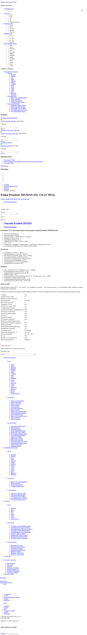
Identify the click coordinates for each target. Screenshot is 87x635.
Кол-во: (3, 212)
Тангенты (9, 566)
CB (10, 18)
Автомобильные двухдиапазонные (21, 532)
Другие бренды (15, 393)
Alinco (11, 47)
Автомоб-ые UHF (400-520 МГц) (20, 530)
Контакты (7, 613)
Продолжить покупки (12, 633)
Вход (5, 603)
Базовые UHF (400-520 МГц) (19, 536)
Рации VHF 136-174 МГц (18, 432)
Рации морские (15, 407)
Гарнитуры (10, 564)
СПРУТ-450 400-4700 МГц (8, 121)
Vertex (11, 62)
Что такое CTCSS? (9, 160)
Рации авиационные (17, 408)
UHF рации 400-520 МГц (18, 495)
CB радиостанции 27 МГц (18, 493)
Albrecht (13, 461)
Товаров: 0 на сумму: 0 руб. (9, 2)
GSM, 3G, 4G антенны (17, 554)
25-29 (11, 25)
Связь (11, 65)
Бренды (6, 187)
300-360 (12, 30)
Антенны (7, 501)
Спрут (13, 517)
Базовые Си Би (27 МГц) (18, 533)
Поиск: (3, 354)
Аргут (12, 386)
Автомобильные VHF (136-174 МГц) (21, 529)
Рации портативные (10, 357)
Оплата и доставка (9, 610)
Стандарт (7, 13)
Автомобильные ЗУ (12, 569)
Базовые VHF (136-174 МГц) (19, 535)
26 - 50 (11, 40)
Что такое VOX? (9, 163)
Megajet (12, 53)
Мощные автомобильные (18, 550)
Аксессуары (7, 556)
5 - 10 (11, 37)
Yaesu (11, 64)
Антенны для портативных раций (21, 526)
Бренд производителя (10, 43)
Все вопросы (4, 166)
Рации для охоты (16, 404)
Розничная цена (8, 8)
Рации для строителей (17, 400)
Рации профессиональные (18, 413)
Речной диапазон (14, 22)
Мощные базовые (16, 551)
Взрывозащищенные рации (19, 443)
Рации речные (15, 405)
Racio (12, 377)
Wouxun (13, 389)
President (12, 59)
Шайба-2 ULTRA (6, 146)
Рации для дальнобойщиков (19, 481)
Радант (13, 392)
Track (11, 60)
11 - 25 (11, 38)
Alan (10, 45)
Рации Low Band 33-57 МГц (19, 441)
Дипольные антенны (17, 548)
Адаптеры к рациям (12, 572)
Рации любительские (17, 414)
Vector (12, 384)
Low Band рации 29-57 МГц (19, 498)
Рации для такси (15, 483)
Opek (12, 516)
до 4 (11, 35)
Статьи (6, 607)
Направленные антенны (18, 547)
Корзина (3, 633)
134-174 (12, 28)
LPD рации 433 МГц (17, 438)
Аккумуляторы (11, 563)
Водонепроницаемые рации (19, 434)
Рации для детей (15, 419)
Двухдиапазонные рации (18, 426)
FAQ (5, 609)
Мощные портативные (17, 553)
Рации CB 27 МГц (16, 437)
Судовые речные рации (17, 486)
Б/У (5, 584)
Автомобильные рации (11, 186)
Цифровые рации (16, 446)
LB (10, 20)
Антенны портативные (13, 571)
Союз (12, 381)
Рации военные (15, 417)
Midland (13, 369)
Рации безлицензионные (18, 435)
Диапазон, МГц (8, 23)
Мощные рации (15, 427)
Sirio (12, 511)
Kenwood (12, 52)
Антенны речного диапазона (19, 538)
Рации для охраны (16, 402)
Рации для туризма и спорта (19, 416)
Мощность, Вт (8, 33)
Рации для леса (15, 410)
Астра (12, 380)
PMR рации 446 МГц (17, 440)
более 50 (12, 42)
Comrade (12, 48)
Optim (11, 57)
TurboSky (13, 378)
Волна (13, 390)
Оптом (6, 612)
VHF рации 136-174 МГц (18, 496)
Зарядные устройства (13, 568)
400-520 (12, 32)
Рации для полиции (16, 485)
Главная (6, 184)
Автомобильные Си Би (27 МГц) (20, 527)
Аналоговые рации (16, 444)
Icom (11, 50)
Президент (14, 387)
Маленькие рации (16, 429)
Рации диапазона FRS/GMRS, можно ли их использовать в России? (23, 161)
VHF (11, 17)
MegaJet (13, 456)
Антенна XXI (15, 519)
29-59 (11, 27)
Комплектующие (9, 574)
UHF (11, 15)
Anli (12, 513)
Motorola (12, 55)
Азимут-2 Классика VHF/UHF (9, 133)
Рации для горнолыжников (19, 411)
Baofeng (13, 370)
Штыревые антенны (17, 545)
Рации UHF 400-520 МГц (18, 431)
